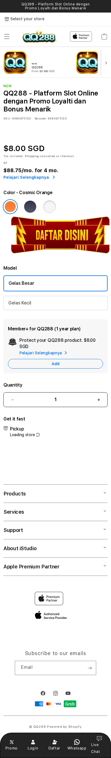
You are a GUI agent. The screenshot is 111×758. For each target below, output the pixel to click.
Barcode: (40, 118)
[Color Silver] (49, 206)
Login (33, 748)
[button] (7, 36)
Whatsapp (77, 748)
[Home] (39, 36)
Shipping (32, 156)
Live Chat (95, 747)
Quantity (12, 385)
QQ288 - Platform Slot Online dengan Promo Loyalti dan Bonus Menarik (55, 6)
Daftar (54, 748)
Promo (11, 748)
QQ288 (39, 727)
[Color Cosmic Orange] (10, 207)
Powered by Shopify (64, 727)
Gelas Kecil (19, 303)
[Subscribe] (89, 668)
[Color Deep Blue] (30, 206)
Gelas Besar (21, 283)
